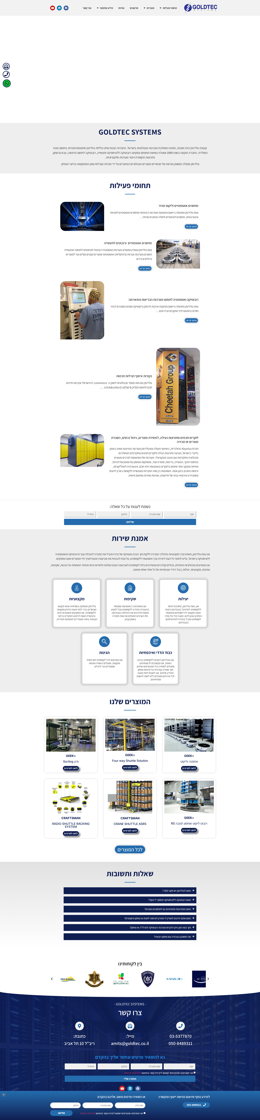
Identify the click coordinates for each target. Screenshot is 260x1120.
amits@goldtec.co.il (130, 1043)
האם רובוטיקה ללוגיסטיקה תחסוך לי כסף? (169, 900)
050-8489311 (180, 1043)
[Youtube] (52, 8)
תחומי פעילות (170, 8)
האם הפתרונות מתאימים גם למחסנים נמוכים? (167, 909)
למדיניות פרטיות (132, 1073)
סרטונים (134, 8)
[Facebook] (66, 8)
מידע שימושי (106, 8)
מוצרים (150, 8)
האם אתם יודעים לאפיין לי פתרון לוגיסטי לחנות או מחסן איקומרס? (157, 918)
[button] (130, 890)
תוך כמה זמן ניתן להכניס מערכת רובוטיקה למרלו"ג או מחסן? (160, 927)
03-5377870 (181, 1036)
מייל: (130, 1036)
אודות (121, 8)
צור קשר (87, 8)
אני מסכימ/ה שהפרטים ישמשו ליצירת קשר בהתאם (158, 1073)
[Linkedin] (59, 8)
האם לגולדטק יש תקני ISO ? (176, 890)
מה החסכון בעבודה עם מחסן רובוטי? (172, 936)
